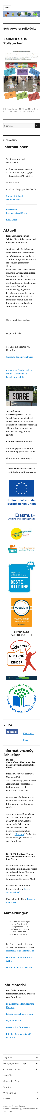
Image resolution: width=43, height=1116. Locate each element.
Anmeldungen (15, 913)
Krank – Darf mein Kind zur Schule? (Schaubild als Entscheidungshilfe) (19, 373)
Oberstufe (19, 834)
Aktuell (9, 230)
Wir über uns (9, 1093)
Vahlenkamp (12, 109)
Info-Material (14, 985)
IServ (25, 740)
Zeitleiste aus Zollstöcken (15, 41)
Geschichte (13, 111)
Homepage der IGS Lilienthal (14, 1106)
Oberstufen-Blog (11, 1081)
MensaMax (28, 733)
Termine (7, 1087)
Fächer (6, 1099)
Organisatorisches (12, 1069)
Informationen (15, 147)
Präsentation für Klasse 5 (18, 1027)
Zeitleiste (22, 111)
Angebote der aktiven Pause (19, 357)
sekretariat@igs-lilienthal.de (20, 951)
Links (7, 724)
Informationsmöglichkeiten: (19, 753)
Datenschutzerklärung (16, 213)
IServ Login (11, 220)
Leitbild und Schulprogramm (19, 1014)
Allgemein (8, 1057)
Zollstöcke (30, 111)
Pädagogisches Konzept (15, 1063)
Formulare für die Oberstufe (19, 967)
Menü (7, 8)
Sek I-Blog (8, 1075)
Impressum (11, 209)
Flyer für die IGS (13, 1020)
